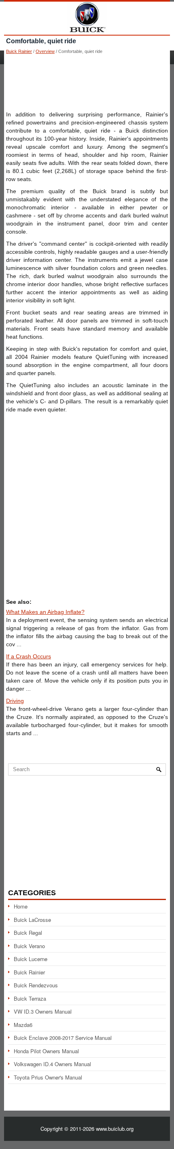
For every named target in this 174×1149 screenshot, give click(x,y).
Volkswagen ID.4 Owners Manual (52, 1064)
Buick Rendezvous (36, 985)
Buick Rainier (19, 51)
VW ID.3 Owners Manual (43, 1011)
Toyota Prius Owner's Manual (48, 1077)
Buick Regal (28, 932)
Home (21, 906)
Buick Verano (29, 946)
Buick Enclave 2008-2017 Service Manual (63, 1037)
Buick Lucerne (30, 959)
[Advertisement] (87, 82)
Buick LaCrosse (32, 919)
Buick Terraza (30, 998)
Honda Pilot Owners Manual (46, 1051)
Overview (45, 51)
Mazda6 (23, 1025)
